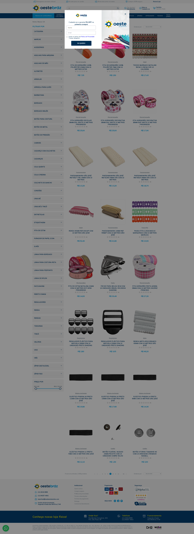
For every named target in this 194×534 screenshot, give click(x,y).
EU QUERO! (81, 43)
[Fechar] (125, 14)
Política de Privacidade (87, 36)
